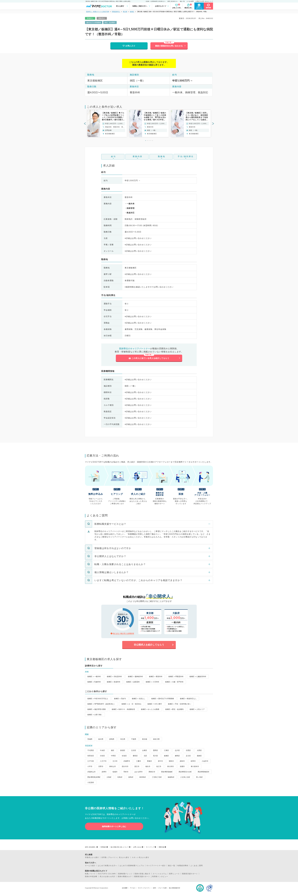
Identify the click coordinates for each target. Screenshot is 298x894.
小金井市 (205, 761)
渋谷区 (102, 756)
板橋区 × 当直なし (138, 698)
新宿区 (122, 750)
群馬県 (111, 739)
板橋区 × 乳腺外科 (94, 682)
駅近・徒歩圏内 (110, 22)
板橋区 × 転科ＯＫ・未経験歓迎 (123, 709)
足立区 (188, 756)
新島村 (130, 777)
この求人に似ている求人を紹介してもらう (150, 358)
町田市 (193, 761)
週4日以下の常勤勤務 (93, 22)
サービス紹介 (90, 865)
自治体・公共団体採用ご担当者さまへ (156, 1)
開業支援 (161, 847)
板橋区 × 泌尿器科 (133, 682)
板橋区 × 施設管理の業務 (96, 709)
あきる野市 (138, 772)
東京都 (125, 11)
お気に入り (130, 46)
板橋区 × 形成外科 (113, 682)
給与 (113, 156)
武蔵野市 (127, 761)
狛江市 (158, 766)
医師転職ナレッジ (125, 873)
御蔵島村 (171, 777)
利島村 (119, 777)
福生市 (147, 766)
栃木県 (100, 739)
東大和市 (170, 766)
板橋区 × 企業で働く (94, 715)
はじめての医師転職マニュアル (132, 865)
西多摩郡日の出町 (185, 772)
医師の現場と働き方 (142, 873)
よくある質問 (190, 1)
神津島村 (142, 777)
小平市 (89, 766)
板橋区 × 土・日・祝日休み (131, 704)
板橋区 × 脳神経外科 (135, 676)
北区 (145, 756)
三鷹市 (138, 761)
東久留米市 (195, 766)
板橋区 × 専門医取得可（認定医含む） (101, 704)
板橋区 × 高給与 (120, 698)
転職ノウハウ (90, 873)
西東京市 (152, 772)
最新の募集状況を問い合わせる (169, 46)
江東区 (166, 750)
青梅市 (149, 761)
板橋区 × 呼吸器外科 (175, 676)
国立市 (136, 766)
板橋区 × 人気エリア (197, 709)
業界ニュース (174, 873)
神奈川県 (156, 739)
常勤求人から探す (92, 857)
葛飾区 (199, 756)
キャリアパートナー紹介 (156, 865)
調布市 (182, 761)
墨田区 (155, 750)
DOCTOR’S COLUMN (107, 873)
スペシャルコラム (160, 873)
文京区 (133, 750)
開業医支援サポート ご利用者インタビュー (151, 876)
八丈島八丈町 (185, 777)
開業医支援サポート (190, 873)
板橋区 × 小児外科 (152, 682)
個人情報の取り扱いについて (120, 847)
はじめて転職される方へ (107, 865)
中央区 (102, 750)
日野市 (100, 766)
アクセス (132, 888)
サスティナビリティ (144, 888)
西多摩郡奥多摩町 (93, 777)
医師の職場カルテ (125, 876)
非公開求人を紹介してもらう (149, 644)
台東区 (144, 750)
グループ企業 (162, 888)
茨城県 (89, 739)
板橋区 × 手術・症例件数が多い (179, 704)
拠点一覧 (182, 1)
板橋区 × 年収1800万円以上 (97, 698)
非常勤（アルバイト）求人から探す (115, 857)
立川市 (115, 761)
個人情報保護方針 (174, 888)
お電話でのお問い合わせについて (204, 1)
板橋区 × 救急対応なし (188, 698)
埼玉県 (122, 739)
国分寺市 (125, 766)
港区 (112, 750)
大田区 (199, 750)
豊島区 (135, 756)
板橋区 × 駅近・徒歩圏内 (174, 709)
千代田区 (90, 750)
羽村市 (126, 772)
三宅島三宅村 (157, 777)
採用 (154, 888)
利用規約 (103, 847)
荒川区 (155, 756)
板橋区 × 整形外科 (155, 676)
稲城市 (115, 772)
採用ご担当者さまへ (173, 1)
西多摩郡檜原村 (203, 772)
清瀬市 (182, 766)
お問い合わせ (137, 847)
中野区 (113, 756)
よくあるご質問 (196, 865)
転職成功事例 (183, 865)
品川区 (177, 750)
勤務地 (161, 156)
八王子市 (103, 761)
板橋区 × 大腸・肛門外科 (174, 682)
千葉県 (133, 739)
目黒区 (188, 750)
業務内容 (137, 156)
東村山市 (112, 766)
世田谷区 (90, 756)
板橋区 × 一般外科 (94, 676)
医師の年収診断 (91, 876)
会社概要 (124, 888)
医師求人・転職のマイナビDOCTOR (97, 11)
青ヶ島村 (199, 777)
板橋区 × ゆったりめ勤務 (150, 709)
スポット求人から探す (140, 857)
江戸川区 (90, 761)
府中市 (160, 761)
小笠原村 (90, 782)
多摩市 (104, 772)
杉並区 (124, 756)
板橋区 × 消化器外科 (114, 676)
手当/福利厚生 (186, 156)
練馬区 (177, 756)
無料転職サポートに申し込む (114, 826)
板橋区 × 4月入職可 (154, 704)
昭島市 (171, 761)
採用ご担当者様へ (90, 847)
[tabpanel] (107, 123)
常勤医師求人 (116, 11)
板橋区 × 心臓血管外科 (198, 676)
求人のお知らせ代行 (107, 876)
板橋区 (132, 11)
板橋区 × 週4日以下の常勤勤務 (162, 698)
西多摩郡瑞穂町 (167, 772)
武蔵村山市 (91, 772)
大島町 (109, 777)
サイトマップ (150, 847)
